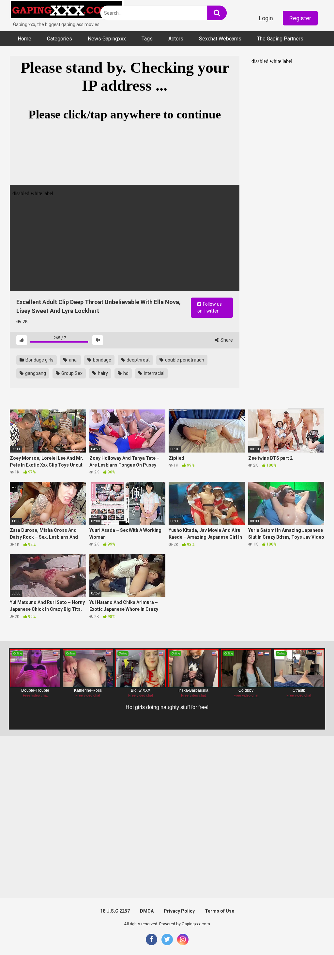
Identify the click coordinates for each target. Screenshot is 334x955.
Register (300, 18)
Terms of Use (219, 911)
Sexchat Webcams (220, 39)
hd (125, 373)
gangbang (35, 373)
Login (266, 18)
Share (226, 340)
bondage (101, 359)
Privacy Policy (179, 911)
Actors (175, 39)
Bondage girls (38, 359)
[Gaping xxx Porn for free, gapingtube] (67, 10)
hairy (102, 373)
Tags (147, 39)
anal (73, 359)
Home (24, 39)
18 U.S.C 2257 (115, 911)
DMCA (147, 911)
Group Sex (71, 373)
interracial (153, 373)
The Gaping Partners (280, 39)
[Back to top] (312, 935)
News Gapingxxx (107, 39)
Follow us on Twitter (209, 307)
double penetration (184, 359)
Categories (59, 39)
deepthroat (138, 359)
